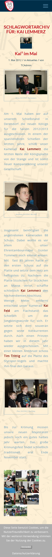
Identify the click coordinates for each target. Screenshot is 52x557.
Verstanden (26, 547)
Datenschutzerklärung (26, 553)
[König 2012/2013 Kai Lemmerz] (26, 43)
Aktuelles (32, 60)
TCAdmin (26, 65)
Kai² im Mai (26, 53)
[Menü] (44, 6)
